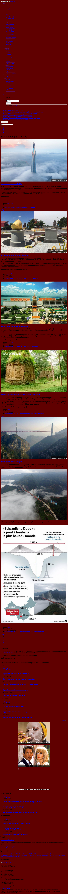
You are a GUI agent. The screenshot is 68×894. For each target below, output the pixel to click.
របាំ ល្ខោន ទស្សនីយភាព (10, 28)
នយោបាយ (8, 12)
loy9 (13, 855)
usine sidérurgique (38, 855)
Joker (66, 853)
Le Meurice (25, 855)
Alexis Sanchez (53, 853)
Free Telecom (17, 855)
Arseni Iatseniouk (61, 855)
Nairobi (43, 855)
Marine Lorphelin (39, 853)
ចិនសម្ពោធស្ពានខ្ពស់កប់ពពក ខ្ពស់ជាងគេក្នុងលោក (12, 461)
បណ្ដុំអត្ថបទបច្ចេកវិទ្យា (10, 63)
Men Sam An (8, 853)
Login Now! (8, 103)
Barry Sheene (54, 855)
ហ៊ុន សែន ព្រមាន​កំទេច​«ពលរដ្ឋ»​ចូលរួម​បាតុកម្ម (14, 695)
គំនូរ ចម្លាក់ (8, 25)
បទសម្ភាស (8, 69)
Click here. (14, 105)
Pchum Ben (3, 853)
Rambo (32, 855)
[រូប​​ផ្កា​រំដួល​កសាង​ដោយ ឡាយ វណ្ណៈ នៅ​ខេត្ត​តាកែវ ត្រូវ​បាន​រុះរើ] (34, 252)
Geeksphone (13, 853)
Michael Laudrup (9, 855)
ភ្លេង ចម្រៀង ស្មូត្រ (9, 27)
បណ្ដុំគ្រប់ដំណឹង (9, 21)
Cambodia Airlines (48, 855)
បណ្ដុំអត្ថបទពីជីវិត (9, 46)
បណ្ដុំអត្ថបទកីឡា (9, 56)
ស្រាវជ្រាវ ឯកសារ (9, 68)
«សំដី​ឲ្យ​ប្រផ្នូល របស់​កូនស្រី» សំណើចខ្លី (12, 828)
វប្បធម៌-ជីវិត (5, 22)
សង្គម (7, 14)
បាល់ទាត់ (7, 49)
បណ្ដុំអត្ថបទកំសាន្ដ (9, 92)
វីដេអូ (4, 75)
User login (7, 94)
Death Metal (24, 853)
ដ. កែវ (8, 409)
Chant (20, 853)
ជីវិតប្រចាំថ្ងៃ (8, 39)
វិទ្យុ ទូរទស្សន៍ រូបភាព (10, 31)
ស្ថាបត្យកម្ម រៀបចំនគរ (10, 24)
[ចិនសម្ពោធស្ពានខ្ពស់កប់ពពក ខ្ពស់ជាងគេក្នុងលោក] (34, 458)
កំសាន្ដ (4, 78)
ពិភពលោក (8, 9)
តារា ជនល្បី (8, 79)
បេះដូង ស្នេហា (8, 44)
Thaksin (17, 853)
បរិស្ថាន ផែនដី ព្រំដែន (10, 18)
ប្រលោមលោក (8, 86)
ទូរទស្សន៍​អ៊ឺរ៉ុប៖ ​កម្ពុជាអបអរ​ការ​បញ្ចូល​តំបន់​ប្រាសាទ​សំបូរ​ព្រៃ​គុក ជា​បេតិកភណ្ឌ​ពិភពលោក (21, 394)
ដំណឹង (4, 3)
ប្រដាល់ (7, 51)
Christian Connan (16, 856)
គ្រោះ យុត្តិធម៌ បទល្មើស (10, 17)
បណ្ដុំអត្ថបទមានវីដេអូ (10, 76)
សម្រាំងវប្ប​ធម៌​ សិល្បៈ (8, 278)
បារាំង (7, 6)
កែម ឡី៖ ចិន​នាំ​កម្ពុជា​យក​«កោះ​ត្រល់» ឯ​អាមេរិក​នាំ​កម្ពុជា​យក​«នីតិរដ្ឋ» (19, 679)
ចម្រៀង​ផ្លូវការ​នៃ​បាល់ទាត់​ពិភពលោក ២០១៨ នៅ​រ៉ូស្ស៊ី (15, 712)
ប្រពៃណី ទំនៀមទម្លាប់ (10, 34)
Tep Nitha (3, 855)
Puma (22, 855)
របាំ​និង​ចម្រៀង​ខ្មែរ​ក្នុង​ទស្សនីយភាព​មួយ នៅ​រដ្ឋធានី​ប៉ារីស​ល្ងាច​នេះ (17, 717)
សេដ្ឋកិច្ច (7, 15)
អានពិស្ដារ (2, 210)
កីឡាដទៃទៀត (8, 54)
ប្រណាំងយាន (8, 52)
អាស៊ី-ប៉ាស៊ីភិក (8, 8)
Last (4, 643)
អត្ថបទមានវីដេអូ (7, 207)
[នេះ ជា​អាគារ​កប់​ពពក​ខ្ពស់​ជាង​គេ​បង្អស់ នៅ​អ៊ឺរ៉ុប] (34, 181)
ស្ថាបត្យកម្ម (33, 207)
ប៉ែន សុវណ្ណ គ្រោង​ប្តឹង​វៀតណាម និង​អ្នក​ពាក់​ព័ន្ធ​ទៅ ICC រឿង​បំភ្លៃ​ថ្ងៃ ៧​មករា (20, 684)
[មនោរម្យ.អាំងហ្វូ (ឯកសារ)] (14, 1)
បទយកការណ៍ (8, 71)
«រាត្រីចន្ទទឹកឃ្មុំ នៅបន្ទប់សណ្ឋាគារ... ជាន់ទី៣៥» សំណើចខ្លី (16, 823)
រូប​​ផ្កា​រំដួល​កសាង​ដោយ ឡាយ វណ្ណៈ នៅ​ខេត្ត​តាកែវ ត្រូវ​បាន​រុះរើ (14, 255)
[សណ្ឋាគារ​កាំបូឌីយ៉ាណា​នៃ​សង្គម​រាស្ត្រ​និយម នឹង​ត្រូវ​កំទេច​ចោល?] (34, 323)
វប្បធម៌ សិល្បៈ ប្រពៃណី (26, 207)
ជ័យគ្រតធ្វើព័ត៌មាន (9, 85)
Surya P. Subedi (30, 853)
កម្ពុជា (7, 5)
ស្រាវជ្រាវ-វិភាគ (6, 65)
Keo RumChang (10, 856)
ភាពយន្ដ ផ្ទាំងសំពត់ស (10, 32)
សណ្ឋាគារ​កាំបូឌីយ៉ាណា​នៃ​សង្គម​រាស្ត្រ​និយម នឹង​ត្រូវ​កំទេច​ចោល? (15, 326)
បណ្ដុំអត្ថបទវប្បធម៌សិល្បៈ (11, 37)
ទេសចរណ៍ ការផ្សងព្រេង (10, 81)
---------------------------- (10, 11)
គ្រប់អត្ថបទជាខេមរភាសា (16, 207)
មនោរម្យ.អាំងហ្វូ (10, 203)
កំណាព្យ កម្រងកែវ (9, 88)
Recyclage (45, 853)
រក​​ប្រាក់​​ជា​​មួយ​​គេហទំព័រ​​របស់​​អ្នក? (7, 840)
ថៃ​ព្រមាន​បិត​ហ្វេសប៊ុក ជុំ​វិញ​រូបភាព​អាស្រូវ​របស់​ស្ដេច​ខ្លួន (15, 690)
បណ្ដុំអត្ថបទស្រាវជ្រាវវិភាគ (11, 73)
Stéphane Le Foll (4, 856)
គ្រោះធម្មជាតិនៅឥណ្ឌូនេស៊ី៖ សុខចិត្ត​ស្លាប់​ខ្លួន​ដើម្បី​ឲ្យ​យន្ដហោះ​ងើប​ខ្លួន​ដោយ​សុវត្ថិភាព (22, 801)
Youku (48, 853)
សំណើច (7, 89)
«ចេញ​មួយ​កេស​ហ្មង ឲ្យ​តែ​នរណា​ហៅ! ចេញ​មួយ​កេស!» (15, 834)
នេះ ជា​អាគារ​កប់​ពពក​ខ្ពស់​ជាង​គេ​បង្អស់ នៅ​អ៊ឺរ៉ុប (11, 184)
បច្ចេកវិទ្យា (8, 59)
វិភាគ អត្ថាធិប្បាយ (9, 66)
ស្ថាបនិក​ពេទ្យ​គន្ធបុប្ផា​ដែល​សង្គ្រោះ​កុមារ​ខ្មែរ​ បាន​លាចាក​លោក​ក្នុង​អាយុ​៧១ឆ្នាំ (20, 812)
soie (34, 853)
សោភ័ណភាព (8, 42)
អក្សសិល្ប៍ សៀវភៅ (9, 30)
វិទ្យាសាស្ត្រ (8, 61)
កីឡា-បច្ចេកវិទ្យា (6, 48)
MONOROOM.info (8, 652)
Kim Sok (29, 855)
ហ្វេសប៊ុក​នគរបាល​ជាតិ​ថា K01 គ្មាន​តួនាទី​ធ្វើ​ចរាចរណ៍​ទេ (16, 673)
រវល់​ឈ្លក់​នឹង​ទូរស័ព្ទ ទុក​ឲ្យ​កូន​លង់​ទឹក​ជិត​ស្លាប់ (13, 807)
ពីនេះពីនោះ (8, 82)
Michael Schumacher (60, 853)
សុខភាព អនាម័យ (9, 41)
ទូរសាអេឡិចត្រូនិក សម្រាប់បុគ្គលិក (8, 846)
